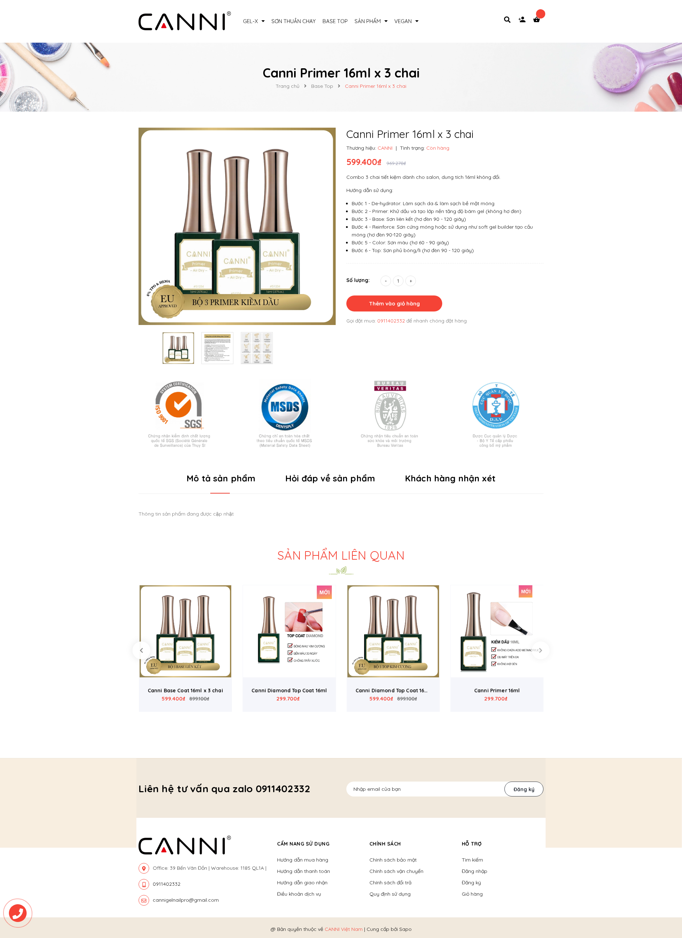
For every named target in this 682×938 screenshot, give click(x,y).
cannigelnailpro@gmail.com (186, 900)
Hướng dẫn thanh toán (303, 871)
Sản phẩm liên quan (341, 555)
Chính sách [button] (385, 844)
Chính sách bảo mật (393, 860)
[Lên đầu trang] (569, 892)
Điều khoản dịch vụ (299, 894)
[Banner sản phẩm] (341, 413)
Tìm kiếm (472, 860)
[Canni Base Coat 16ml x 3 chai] (185, 631)
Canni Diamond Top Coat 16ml (289, 690)
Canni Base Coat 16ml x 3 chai (185, 690)
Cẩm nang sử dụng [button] (303, 844)
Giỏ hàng (472, 894)
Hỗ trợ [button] (472, 844)
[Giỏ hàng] (538, 21)
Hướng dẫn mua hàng (302, 860)
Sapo (405, 929)
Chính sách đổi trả (390, 882)
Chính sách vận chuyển (396, 871)
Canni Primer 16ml (497, 690)
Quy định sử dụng (390, 894)
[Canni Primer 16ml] (497, 631)
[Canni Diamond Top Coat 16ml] (289, 631)
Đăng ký (524, 789)
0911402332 (391, 321)
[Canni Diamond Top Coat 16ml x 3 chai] (393, 631)
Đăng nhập (474, 871)
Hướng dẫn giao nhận (302, 882)
